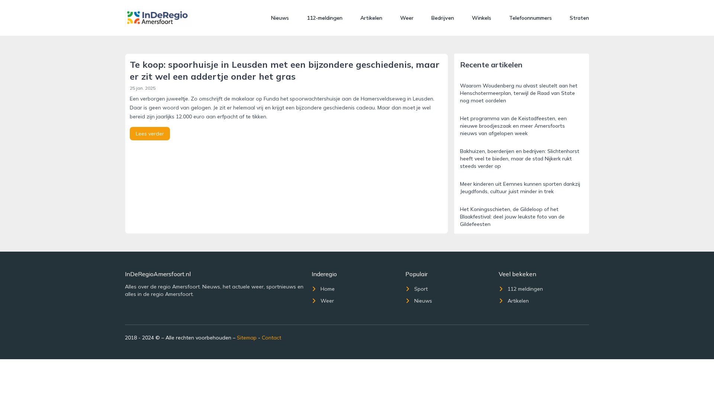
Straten (579, 18)
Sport (421, 288)
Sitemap (247, 337)
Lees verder (150, 133)
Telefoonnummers (530, 18)
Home (328, 288)
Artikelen (371, 18)
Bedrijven (442, 18)
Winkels (481, 18)
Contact (271, 337)
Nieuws (280, 18)
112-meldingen (324, 18)
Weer (407, 18)
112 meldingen (525, 288)
